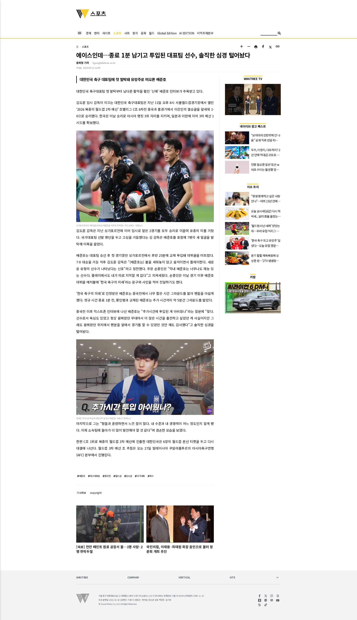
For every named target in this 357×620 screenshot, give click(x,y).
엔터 (96, 33)
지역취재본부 (205, 33)
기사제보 (81, 493)
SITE (232, 577)
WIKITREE (82, 577)
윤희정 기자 (82, 63)
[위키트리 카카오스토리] (260, 600)
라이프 (106, 33)
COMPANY (133, 577)
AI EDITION (186, 33)
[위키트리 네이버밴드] (260, 605)
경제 (88, 33)
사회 (127, 33)
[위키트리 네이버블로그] (272, 600)
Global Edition (167, 33)
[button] (241, 47)
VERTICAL (184, 577)
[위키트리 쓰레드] (278, 596)
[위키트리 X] (266, 596)
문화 (143, 33)
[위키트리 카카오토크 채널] (266, 600)
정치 (135, 33)
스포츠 (117, 33)
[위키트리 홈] (82, 17)
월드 (151, 33)
